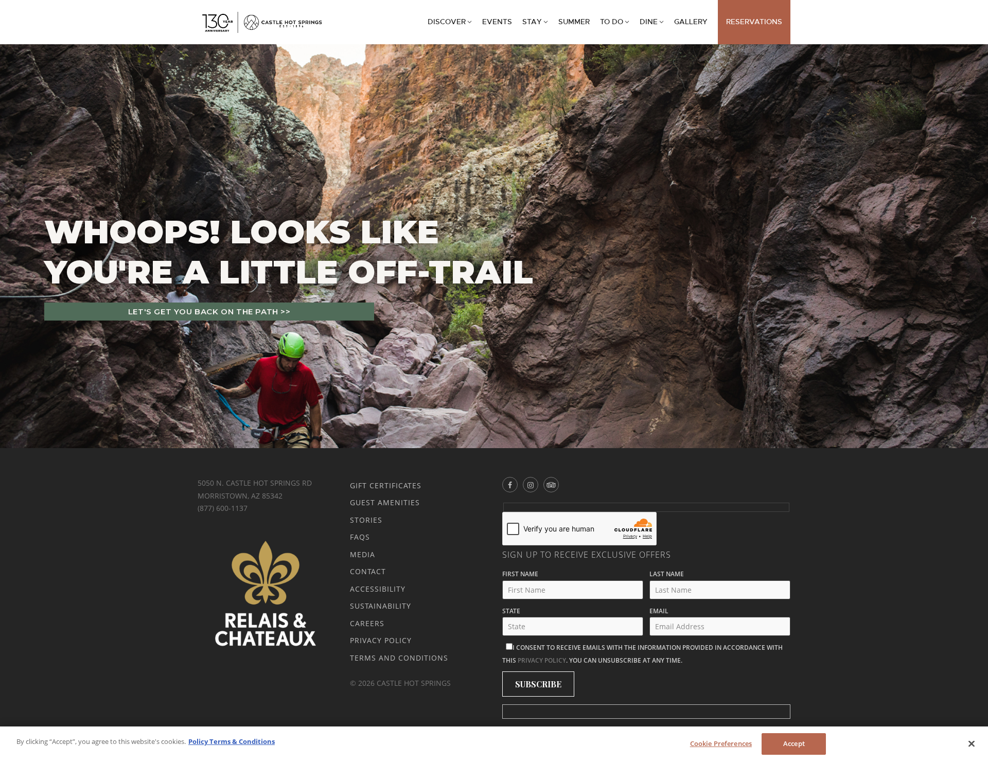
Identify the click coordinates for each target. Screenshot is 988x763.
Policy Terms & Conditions (231, 741)
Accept (794, 743)
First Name (520, 574)
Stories (366, 520)
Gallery (691, 21)
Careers (367, 623)
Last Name (666, 574)
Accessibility (377, 589)
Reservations (754, 21)
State (511, 611)
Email (658, 611)
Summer (574, 21)
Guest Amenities (385, 502)
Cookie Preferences (721, 743)
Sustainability (380, 606)
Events (497, 21)
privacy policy (542, 660)
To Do (611, 21)
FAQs (360, 537)
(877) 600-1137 (223, 508)
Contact (368, 571)
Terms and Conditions (399, 658)
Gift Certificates (385, 485)
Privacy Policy (381, 640)
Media (362, 554)
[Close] (971, 743)
